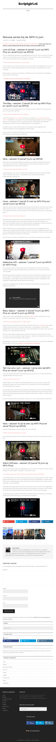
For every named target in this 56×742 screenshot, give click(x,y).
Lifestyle (5, 675)
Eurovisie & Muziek (7, 667)
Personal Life (6, 677)
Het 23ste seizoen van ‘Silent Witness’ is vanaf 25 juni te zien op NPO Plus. (24, 474)
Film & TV (5, 669)
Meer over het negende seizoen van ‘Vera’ (15, 169)
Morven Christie (17, 118)
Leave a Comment (21, 40)
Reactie (5, 569)
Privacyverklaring (35, 740)
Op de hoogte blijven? (34, 730)
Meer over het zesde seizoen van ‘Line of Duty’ (17, 62)
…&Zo (4, 661)
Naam (5, 588)
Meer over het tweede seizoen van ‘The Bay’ (16, 114)
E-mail (5, 595)
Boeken (5, 664)
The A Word (39, 118)
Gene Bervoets (42, 325)
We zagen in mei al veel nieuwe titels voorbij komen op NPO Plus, (21, 44)
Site (4, 603)
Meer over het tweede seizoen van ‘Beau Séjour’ (17, 321)
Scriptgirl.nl (28, 4)
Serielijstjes (5, 683)
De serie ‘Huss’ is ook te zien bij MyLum (15, 216)
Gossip (4, 672)
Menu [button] (28, 10)
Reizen (4, 680)
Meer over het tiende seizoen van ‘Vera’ (15, 433)
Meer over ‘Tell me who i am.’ (12, 379)
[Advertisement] (28, 22)
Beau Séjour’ (30, 316)
